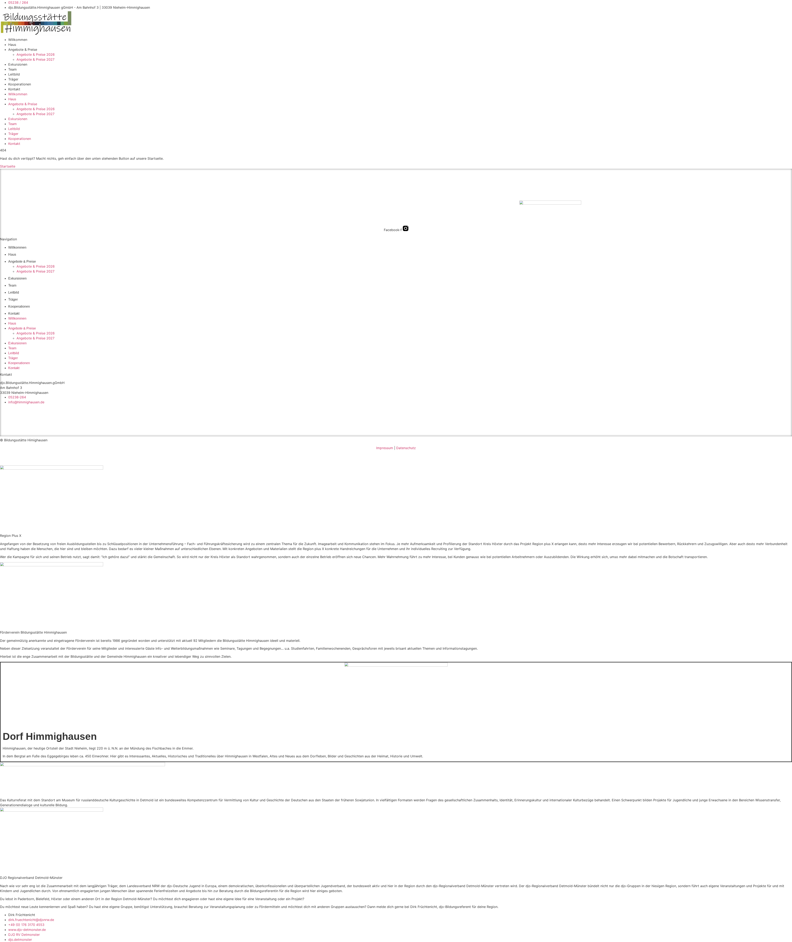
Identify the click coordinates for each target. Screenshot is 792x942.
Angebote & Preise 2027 (35, 59)
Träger (13, 79)
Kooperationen (19, 84)
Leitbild (14, 74)
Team (12, 69)
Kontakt (14, 89)
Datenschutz (406, 448)
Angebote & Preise (22, 49)
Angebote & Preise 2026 (35, 54)
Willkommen (17, 40)
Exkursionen (17, 64)
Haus (12, 44)
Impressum (384, 448)
